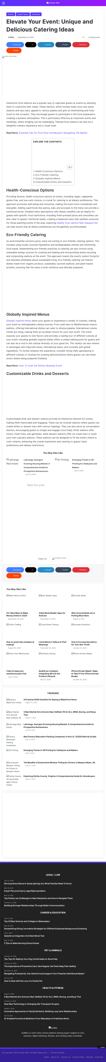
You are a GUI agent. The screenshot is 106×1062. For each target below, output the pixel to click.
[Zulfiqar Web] (53, 3)
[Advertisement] (53, 81)
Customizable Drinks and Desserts (53, 182)
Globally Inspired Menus (47, 178)
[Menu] (3, 4)
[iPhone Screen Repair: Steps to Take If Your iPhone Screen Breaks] (85, 660)
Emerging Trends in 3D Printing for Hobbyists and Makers (84, 463)
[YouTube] (54, 1041)
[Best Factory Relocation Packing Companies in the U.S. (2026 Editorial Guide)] (14, 741)
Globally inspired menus (18, 320)
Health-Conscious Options (48, 171)
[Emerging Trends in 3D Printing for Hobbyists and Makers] (62, 463)
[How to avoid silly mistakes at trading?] (20, 631)
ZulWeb (11, 37)
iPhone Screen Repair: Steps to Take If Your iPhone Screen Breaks (85, 673)
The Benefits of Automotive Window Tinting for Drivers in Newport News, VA (59, 762)
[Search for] (102, 4)
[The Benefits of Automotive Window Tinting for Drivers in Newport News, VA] (14, 767)
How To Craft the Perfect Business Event (40, 365)
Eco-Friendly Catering (46, 174)
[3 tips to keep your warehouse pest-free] (20, 660)
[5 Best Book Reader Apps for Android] (53, 602)
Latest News (22, 14)
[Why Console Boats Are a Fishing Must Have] (85, 602)
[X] (48, 1041)
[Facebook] (44, 1041)
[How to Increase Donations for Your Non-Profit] (85, 631)
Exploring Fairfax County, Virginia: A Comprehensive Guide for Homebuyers (59, 776)
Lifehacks (36, 14)
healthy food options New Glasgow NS (77, 222)
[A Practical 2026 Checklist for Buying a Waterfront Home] (14, 703)
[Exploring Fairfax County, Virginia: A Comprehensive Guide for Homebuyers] (14, 780)
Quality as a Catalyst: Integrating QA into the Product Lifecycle (49, 673)
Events (11, 14)
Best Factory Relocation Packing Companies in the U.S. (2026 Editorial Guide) (60, 736)
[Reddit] (58, 1041)
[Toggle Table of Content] (68, 167)
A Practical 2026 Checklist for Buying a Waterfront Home (50, 699)
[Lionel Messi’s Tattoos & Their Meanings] (53, 631)
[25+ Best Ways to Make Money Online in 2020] (20, 602)
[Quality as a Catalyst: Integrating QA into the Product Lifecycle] (53, 660)
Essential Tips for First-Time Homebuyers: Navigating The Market (53, 132)
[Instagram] (61, 1041)
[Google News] (59, 558)
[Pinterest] (51, 1041)
